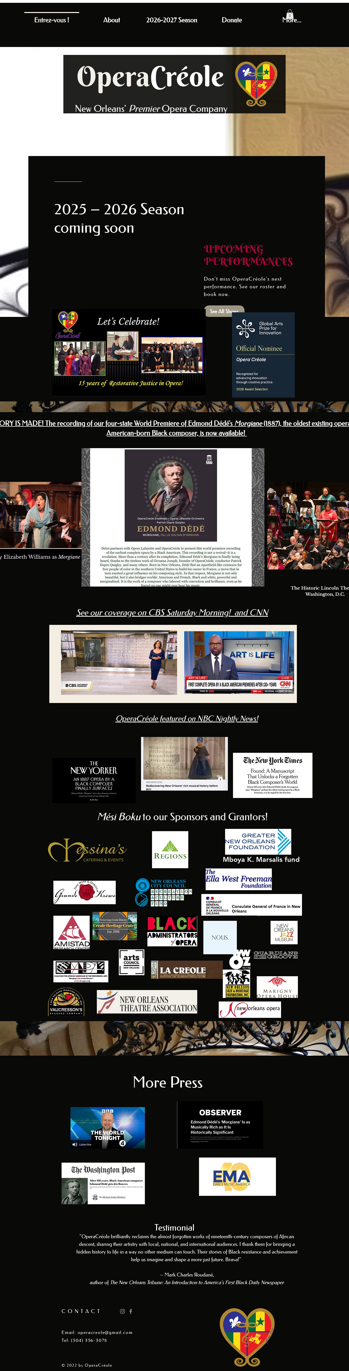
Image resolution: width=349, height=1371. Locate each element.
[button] (290, 14)
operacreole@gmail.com (105, 1332)
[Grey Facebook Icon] (130, 1311)
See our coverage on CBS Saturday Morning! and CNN (172, 612)
